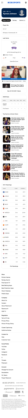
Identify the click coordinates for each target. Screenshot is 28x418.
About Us (4, 300)
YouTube (4, 346)
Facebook (4, 355)
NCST (6, 204)
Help (3, 337)
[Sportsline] (20, 388)
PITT (6, 258)
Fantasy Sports (6, 280)
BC (6, 262)
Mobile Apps (5, 293)
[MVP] (5, 395)
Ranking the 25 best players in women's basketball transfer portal (17, 166)
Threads (4, 360)
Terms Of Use (5, 318)
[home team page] (14, 48)
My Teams (4, 375)
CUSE (6, 208)
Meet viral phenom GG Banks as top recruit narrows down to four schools (17, 138)
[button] (2, 2)
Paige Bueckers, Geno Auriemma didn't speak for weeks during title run (17, 129)
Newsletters (5, 372)
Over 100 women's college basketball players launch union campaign (17, 156)
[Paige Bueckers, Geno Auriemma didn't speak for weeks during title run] (6, 129)
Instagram (4, 352)
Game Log (22, 20)
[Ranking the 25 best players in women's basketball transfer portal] (6, 167)
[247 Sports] (9, 388)
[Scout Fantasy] (13, 395)
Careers (4, 303)
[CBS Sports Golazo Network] (14, 385)
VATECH (7, 212)
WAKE (6, 249)
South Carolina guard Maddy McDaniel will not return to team (17, 146)
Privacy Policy (5, 321)
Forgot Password (6, 378)
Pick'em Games (6, 277)
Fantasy (14, 20)
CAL (6, 229)
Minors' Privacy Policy (8, 323)
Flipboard (4, 363)
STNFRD (7, 233)
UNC (6, 200)
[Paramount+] (9, 391)
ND (6, 216)
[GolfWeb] (22, 396)
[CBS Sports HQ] (21, 382)
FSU (6, 245)
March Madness (6, 291)
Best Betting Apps (7, 285)
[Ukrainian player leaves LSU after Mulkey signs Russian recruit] (6, 121)
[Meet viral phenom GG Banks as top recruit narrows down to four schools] (6, 139)
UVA (6, 221)
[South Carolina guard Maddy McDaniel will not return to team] (6, 148)
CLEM (6, 225)
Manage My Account (7, 370)
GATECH (7, 241)
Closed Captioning (7, 327)
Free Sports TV (6, 283)
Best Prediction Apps (8, 288)
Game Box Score (14, 61)
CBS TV (4, 311)
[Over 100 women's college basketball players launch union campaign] (6, 156)
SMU (6, 253)
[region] (14, 73)
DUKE (6, 192)
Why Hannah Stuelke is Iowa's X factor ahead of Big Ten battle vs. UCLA (18, 174)
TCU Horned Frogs (13, 52)
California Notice (6, 330)
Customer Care (6, 340)
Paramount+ (5, 308)
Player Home (6, 20)
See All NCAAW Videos (14, 91)
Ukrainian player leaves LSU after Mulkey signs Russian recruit (17, 119)
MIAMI (6, 237)
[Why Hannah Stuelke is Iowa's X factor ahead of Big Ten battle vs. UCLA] (6, 176)
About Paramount (7, 306)
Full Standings (14, 266)
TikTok (3, 349)
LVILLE (7, 196)
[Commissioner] (19, 391)
